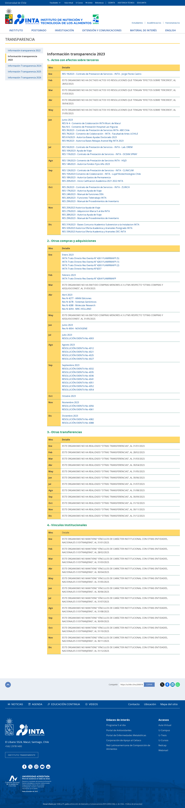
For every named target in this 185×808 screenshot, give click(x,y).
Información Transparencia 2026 (24, 77)
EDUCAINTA (141, 3)
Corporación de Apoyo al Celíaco (123, 740)
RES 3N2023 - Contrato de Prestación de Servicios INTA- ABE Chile (95, 130)
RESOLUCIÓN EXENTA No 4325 (78, 355)
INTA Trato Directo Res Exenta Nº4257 (81, 268)
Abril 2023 (67, 294)
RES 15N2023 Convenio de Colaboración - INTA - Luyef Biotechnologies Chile (101, 173)
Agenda (37, 704)
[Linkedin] (48, 767)
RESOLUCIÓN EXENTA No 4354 (78, 389)
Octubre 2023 (69, 396)
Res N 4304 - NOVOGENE (74, 328)
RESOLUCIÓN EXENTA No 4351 (78, 382)
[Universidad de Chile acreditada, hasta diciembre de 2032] (28, 784)
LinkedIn (172, 684)
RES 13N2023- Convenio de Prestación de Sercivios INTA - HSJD (94, 160)
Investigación (64, 30)
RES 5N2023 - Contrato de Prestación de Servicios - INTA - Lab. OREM (97, 147)
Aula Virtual (164, 725)
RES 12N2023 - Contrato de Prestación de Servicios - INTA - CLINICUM (98, 170)
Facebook (167, 684)
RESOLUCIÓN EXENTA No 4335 (78, 372)
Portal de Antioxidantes (119, 730)
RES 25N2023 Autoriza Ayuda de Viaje (81, 207)
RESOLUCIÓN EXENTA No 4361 (78, 409)
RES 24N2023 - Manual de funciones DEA (82, 194)
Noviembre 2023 (70, 402)
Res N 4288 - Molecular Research (78, 305)
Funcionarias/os (172, 22)
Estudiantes (137, 22)
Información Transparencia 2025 (24, 71)
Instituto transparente (21, 755)
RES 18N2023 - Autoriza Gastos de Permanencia (86, 177)
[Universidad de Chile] (15, 3)
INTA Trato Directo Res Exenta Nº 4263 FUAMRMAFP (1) (90, 261)
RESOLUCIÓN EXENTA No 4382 (78, 419)
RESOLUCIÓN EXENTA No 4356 (78, 405)
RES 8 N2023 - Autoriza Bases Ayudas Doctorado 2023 (89, 137)
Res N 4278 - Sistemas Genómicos (79, 301)
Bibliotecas (99, 3)
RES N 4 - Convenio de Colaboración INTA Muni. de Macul (91, 123)
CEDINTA (111, 3)
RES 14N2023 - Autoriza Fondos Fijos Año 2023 (86, 164)
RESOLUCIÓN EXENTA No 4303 (78, 338)
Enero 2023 (68, 254)
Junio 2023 (67, 119)
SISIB (58, 804)
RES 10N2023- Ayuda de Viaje (77, 150)
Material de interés (143, 30)
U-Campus (164, 730)
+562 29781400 (13, 746)
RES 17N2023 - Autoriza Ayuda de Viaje (82, 190)
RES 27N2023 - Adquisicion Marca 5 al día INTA (86, 211)
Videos (93, 704)
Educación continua (65, 704)
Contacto (134, 704)
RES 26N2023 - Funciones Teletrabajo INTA (84, 197)
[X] (30, 767)
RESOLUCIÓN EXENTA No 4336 (78, 375)
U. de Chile (120, 804)
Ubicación (150, 704)
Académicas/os (154, 22)
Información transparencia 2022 (24, 50)
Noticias (17, 704)
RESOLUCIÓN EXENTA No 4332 (78, 368)
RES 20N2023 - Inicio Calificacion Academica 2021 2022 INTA (92, 180)
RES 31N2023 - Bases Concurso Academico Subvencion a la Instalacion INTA (100, 224)
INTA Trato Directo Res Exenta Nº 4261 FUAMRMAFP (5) (90, 258)
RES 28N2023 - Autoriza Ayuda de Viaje (82, 214)
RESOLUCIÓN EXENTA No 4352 (78, 386)
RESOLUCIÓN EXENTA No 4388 (78, 422)
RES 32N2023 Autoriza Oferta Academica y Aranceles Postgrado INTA (97, 228)
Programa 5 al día (116, 725)
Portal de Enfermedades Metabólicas (126, 735)
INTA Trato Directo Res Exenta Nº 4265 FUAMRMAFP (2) (90, 265)
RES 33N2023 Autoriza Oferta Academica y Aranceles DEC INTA (94, 231)
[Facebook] (24, 767)
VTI (63, 804)
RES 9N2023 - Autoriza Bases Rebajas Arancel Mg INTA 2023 (93, 140)
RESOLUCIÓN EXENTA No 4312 (78, 348)
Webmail (163, 750)
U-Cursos (79, 3)
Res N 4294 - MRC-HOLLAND (76, 308)
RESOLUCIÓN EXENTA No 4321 (78, 351)
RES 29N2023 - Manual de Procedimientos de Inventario (90, 201)
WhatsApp (178, 684)
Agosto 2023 (68, 344)
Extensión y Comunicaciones (101, 30)
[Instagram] (36, 767)
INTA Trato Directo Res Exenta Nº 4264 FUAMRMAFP (89, 278)
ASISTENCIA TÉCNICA (126, 3)
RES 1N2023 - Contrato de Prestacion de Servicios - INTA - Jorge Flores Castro (101, 73)
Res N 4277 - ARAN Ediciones (76, 298)
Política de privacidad (134, 804)
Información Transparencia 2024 (24, 65)
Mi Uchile (89, 3)
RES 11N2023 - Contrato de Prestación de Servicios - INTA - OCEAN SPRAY (99, 154)
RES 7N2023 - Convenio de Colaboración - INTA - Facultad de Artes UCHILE (100, 133)
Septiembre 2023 (70, 365)
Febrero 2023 (69, 275)
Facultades (54, 3)
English (170, 30)
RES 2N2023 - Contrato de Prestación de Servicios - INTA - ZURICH (96, 187)
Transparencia (20, 39)
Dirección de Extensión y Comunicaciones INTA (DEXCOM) (93, 804)
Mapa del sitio (169, 704)
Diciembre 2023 (70, 415)
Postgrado (38, 30)
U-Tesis (162, 735)
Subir (8, 685)
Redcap (162, 745)
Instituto (16, 30)
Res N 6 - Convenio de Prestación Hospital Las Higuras (90, 126)
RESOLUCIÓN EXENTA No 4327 (78, 358)
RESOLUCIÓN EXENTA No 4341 (78, 379)
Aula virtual (68, 3)
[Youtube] (42, 767)
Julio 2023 (67, 334)
